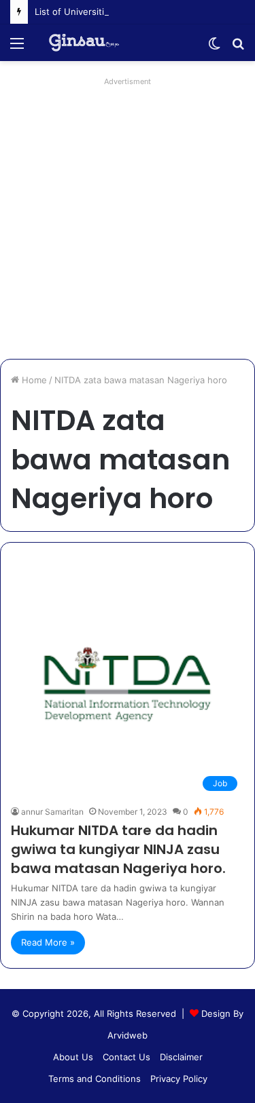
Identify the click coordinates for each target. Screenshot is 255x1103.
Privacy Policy (178, 1078)
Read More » (48, 942)
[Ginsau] (88, 43)
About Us (73, 1056)
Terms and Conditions (94, 1078)
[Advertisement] (127, 218)
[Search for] (238, 48)
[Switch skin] (214, 48)
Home (33, 379)
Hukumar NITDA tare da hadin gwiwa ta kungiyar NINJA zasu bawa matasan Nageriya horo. (118, 849)
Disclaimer (181, 1056)
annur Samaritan (52, 812)
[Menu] (17, 48)
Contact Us (126, 1056)
